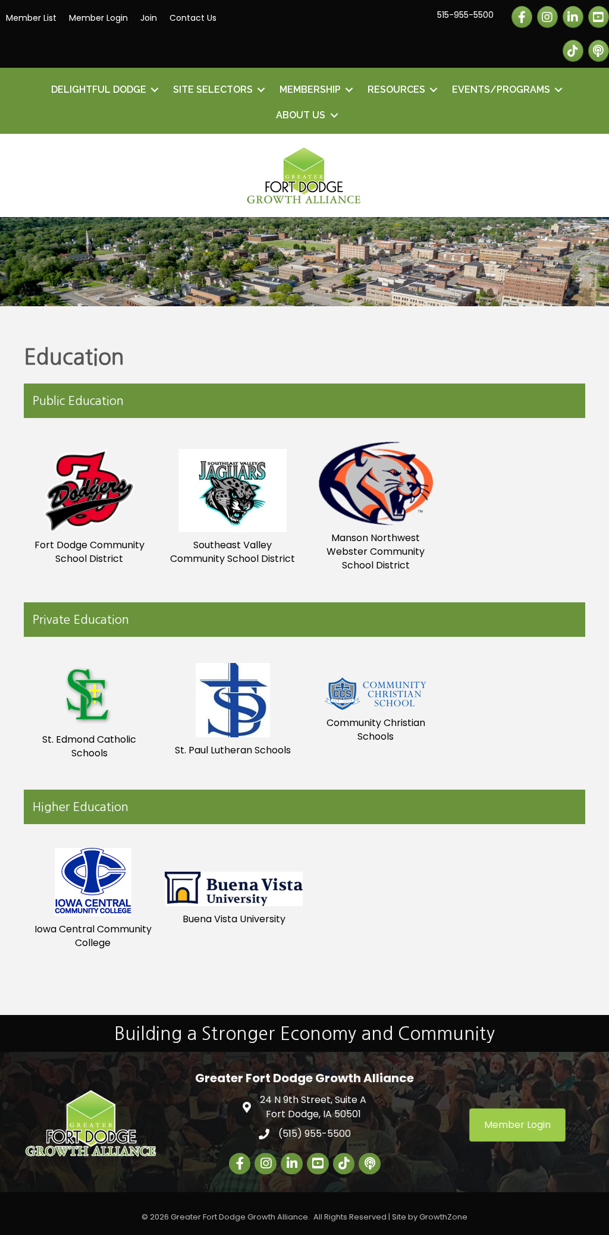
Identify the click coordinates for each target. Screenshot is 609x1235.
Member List (31, 18)
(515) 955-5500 (314, 1133)
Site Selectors (213, 89)
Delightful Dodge (98, 89)
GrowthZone (443, 1217)
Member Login (98, 18)
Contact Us (192, 18)
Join (148, 18)
